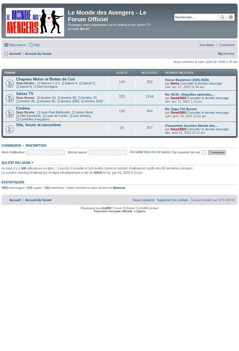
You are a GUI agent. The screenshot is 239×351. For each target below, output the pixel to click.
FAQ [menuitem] (36, 45)
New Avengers (47, 86)
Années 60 (68, 97)
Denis (175, 83)
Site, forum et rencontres (38, 125)
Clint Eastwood (30, 115)
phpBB (106, 208)
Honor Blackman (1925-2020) (187, 80)
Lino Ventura (81, 115)
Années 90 (47, 101)
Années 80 (27, 101)
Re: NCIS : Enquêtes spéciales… (190, 94)
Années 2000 (69, 101)
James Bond (84, 112)
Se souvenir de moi (187, 152)
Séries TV (25, 94)
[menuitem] (227, 45)
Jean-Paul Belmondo (55, 112)
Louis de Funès (57, 115)
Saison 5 (88, 83)
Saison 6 (26, 86)
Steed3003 (178, 98)
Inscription (36, 145)
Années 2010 (93, 101)
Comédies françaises (35, 119)
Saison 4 (71, 83)
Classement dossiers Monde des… (191, 125)
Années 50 (48, 97)
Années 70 (88, 97)
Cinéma (23, 108)
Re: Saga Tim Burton (181, 109)
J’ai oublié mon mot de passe (149, 152)
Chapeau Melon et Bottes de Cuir (45, 79)
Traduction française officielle (113, 211)
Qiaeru (140, 211)
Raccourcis (18, 45)
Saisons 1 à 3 (50, 83)
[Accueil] (35, 21)
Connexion (11, 145)
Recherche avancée (231, 17)
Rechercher (222, 17)
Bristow (119, 187)
